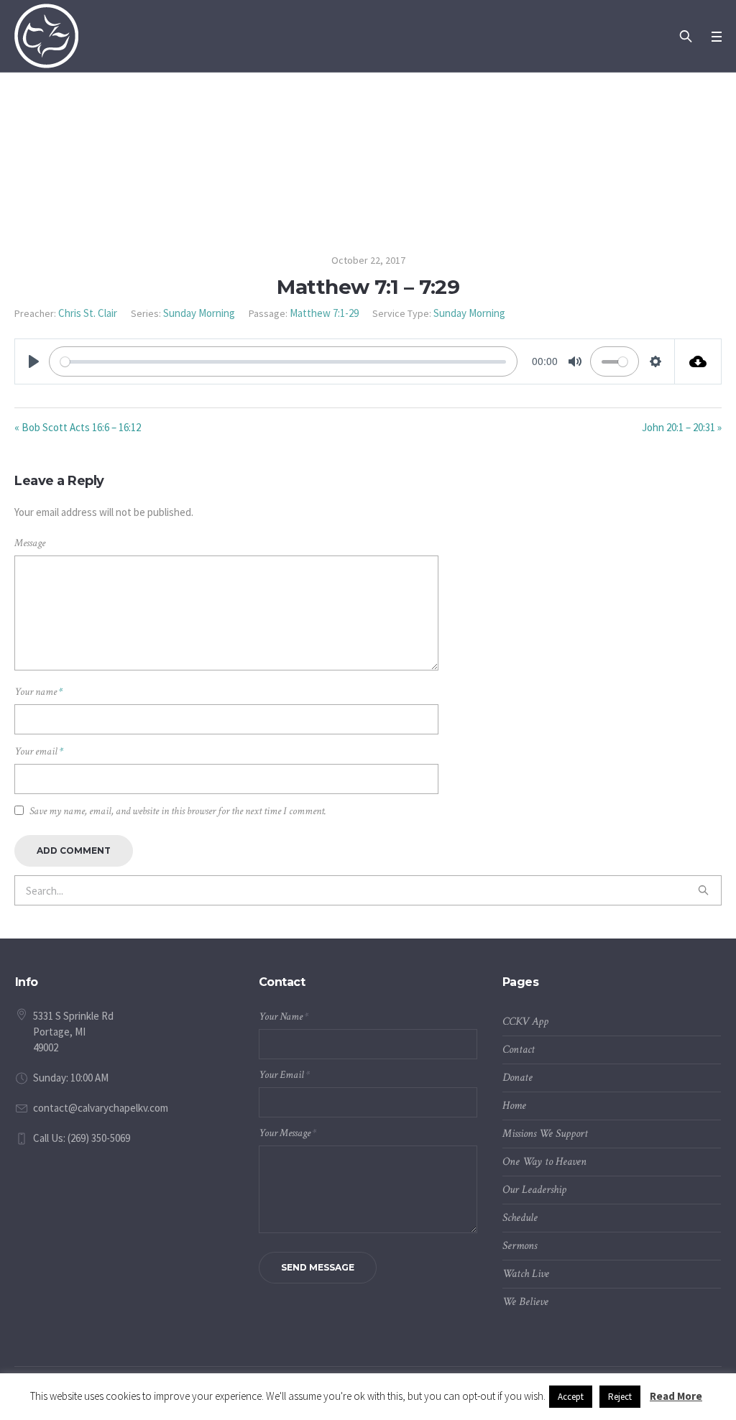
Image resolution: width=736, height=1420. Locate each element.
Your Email (284, 1075)
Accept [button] (571, 1397)
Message (29, 543)
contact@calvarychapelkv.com (100, 1108)
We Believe (525, 1301)
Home (514, 1105)
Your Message (287, 1133)
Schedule (520, 1217)
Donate (517, 1077)
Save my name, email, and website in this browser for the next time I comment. (177, 811)
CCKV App (525, 1021)
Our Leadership (534, 1189)
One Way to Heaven (544, 1161)
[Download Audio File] (698, 361)
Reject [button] (620, 1397)
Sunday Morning (199, 313)
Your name (38, 692)
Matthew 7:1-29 (324, 313)
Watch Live (525, 1273)
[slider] (283, 361)
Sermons (519, 1245)
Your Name (283, 1016)
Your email (38, 751)
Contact (518, 1049)
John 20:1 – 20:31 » (682, 427)
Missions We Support (545, 1133)
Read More (676, 1396)
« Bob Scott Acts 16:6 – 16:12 (77, 427)
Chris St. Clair (87, 313)
